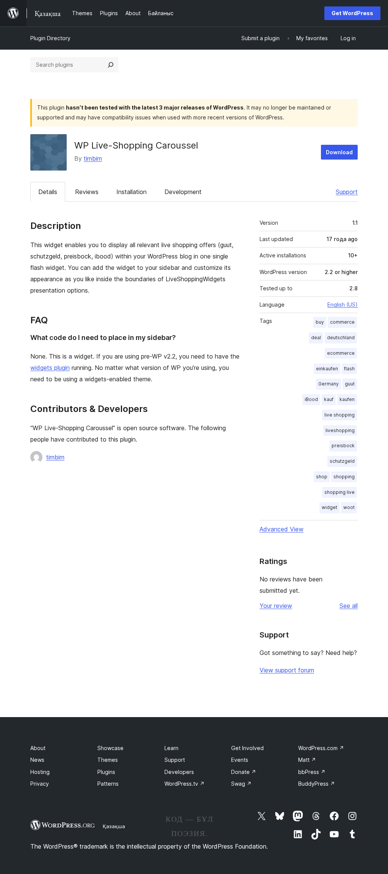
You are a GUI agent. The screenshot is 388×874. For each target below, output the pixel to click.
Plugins (106, 772)
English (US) (342, 304)
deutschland (341, 337)
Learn (171, 748)
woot (349, 507)
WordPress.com (321, 748)
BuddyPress (316, 783)
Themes (107, 760)
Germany (328, 384)
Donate (243, 772)
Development (183, 192)
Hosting (40, 772)
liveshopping (340, 430)
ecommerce (341, 353)
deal (316, 337)
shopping (344, 476)
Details (47, 192)
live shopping (339, 415)
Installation (131, 192)
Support (347, 192)
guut (350, 384)
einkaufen (327, 368)
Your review (276, 605)
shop (321, 476)
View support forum (287, 670)
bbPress (311, 772)
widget (329, 507)
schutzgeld (342, 461)
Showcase (110, 748)
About (37, 748)
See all (349, 605)
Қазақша (114, 826)
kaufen (347, 399)
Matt (307, 760)
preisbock (343, 445)
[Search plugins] (110, 64)
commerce (342, 322)
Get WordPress (352, 13)
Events (239, 760)
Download (339, 152)
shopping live (339, 492)
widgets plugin (50, 367)
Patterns (108, 783)
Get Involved (247, 748)
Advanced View (282, 529)
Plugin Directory (50, 38)
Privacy (39, 783)
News (37, 760)
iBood (311, 399)
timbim (93, 158)
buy (320, 322)
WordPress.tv (184, 783)
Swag (241, 783)
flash (349, 368)
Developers (179, 772)
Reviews (87, 192)
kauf (328, 399)
